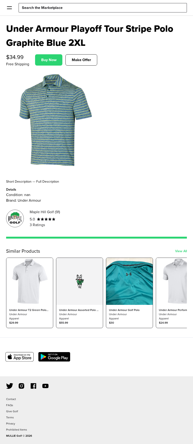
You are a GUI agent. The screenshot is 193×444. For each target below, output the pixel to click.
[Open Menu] (9, 7)
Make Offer (81, 60)
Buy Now (48, 60)
